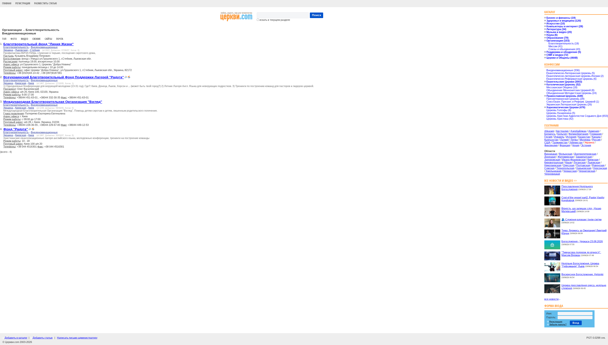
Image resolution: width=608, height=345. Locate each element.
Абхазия (549, 131)
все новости (551, 299)
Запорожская (552, 159)
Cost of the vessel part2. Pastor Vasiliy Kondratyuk (582, 199)
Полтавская (583, 165)
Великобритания (578, 134)
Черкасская (570, 171)
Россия (596, 139)
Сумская (549, 168)
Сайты (48, 39)
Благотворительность (16, 47)
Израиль (559, 136)
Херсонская (600, 168)
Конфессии (552, 64)
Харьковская (583, 168)
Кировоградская (553, 162)
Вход (576, 323)
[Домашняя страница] (129, 77)
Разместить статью (45, 3)
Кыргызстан (551, 139)
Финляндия (551, 145)
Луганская (580, 162)
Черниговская (587, 171)
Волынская (565, 154)
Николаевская (552, 165)
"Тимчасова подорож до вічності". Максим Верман (581, 254)
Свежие (36, 39)
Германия (596, 134)
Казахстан (584, 136)
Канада (596, 136)
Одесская (568, 165)
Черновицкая (552, 174)
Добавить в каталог (16, 337)
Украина (8, 50)
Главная (6, 3)
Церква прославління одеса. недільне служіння (583, 287)
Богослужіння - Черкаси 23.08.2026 (582, 241)
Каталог (549, 12)
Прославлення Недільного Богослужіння (577, 188)
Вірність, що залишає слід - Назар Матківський (581, 210)
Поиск (316, 15)
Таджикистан (559, 142)
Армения (593, 131)
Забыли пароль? (558, 324)
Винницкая (550, 154)
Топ (4, 39)
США (547, 142)
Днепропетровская (585, 154)
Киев (31, 83)
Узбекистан (576, 142)
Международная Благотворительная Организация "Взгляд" (52, 101)
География (551, 125)
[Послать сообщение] (125, 77)
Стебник (35, 50)
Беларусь (549, 134)
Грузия (548, 136)
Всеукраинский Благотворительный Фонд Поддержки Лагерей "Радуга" (63, 77)
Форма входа (553, 306)
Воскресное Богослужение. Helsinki (582, 274)
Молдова (585, 139)
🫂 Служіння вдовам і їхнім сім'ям (581, 219)
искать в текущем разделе (274, 20)
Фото (13, 39)
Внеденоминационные (44, 47)
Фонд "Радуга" (15, 129)
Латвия (564, 139)
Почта (59, 39)
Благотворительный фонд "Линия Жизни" (38, 44)
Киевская (20, 83)
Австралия (562, 131)
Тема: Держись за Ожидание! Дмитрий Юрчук (584, 232)
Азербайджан (578, 131)
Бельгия (562, 134)
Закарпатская (584, 156)
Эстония (586, 145)
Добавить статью (43, 337)
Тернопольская (565, 168)
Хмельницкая (553, 171)
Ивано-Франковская (574, 159)
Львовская (21, 50)
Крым (568, 162)
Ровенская (598, 165)
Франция (565, 145)
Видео (24, 39)
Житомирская (566, 156)
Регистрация (22, 3)
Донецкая (550, 156)
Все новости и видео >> (560, 180)
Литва (574, 139)
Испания (571, 136)
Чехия (575, 145)
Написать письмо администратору (77, 337)
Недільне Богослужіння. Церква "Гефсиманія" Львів (580, 265)
